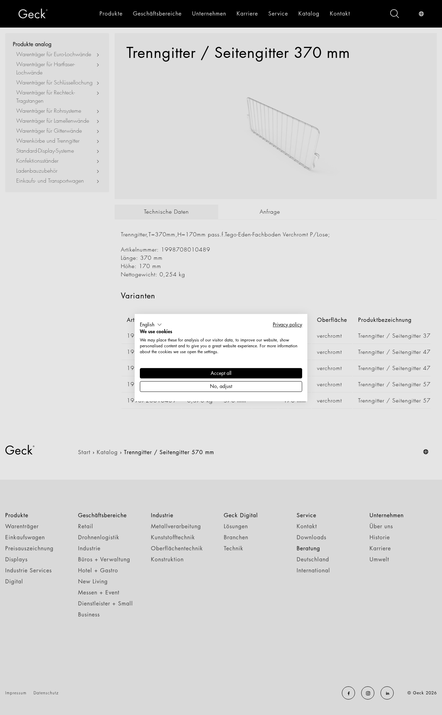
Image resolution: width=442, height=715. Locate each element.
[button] (151, 324)
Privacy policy (287, 324)
